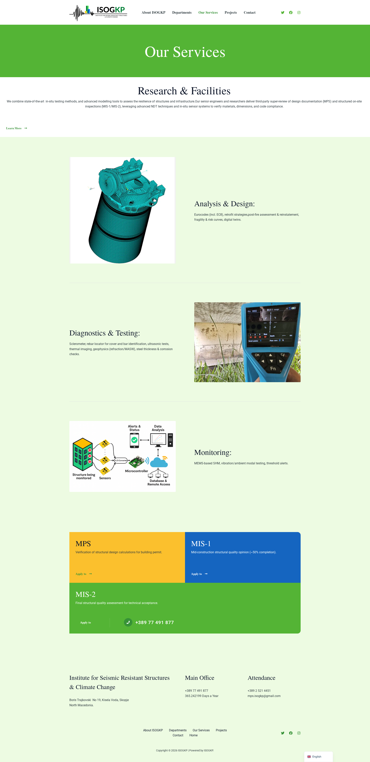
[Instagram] (299, 12)
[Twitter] (282, 12)
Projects (231, 12)
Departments (182, 12)
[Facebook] (291, 12)
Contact (250, 12)
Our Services (208, 12)
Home (193, 735)
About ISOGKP (153, 12)
